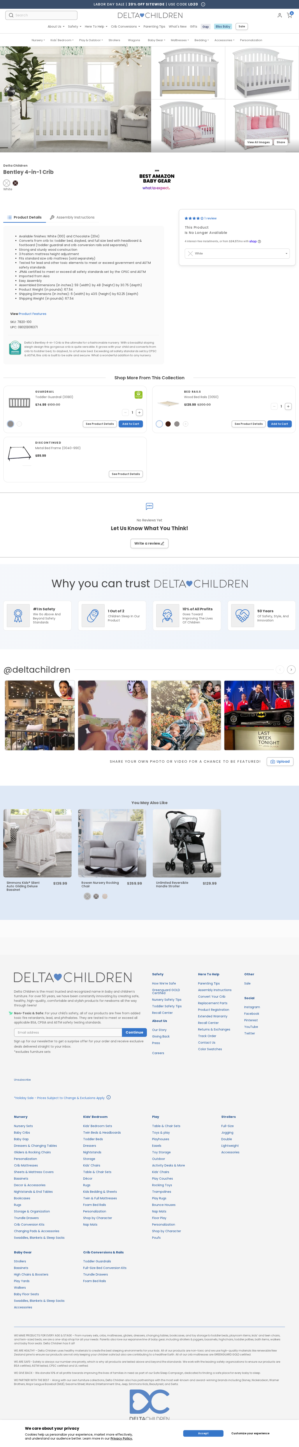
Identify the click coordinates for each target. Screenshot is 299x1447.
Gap (205, 27)
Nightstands (92, 1152)
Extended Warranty (212, 1016)
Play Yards (22, 1281)
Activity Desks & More (168, 1165)
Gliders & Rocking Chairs (32, 1152)
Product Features (32, 314)
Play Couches (162, 1178)
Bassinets (21, 1178)
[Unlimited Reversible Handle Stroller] (187, 843)
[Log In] (279, 15)
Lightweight (230, 1145)
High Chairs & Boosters (31, 1274)
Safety (73, 26)
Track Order (207, 1036)
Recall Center (162, 1013)
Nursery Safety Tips (166, 999)
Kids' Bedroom (61, 40)
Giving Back (161, 1036)
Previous (280, 669)
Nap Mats (90, 1224)
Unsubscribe (22, 1080)
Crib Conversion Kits (29, 1224)
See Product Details (100, 424)
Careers (158, 1053)
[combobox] (41, 15)
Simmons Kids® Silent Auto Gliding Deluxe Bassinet (23, 886)
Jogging (227, 1132)
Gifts (193, 26)
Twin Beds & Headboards (102, 1132)
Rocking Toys (162, 1185)
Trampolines (161, 1191)
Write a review (147, 543)
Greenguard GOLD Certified (166, 991)
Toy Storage (161, 1152)
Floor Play (159, 1218)
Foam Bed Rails (94, 1205)
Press (156, 1043)
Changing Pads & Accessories (36, 1231)
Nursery (37, 40)
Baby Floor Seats (26, 1294)
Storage (89, 1159)
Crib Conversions (124, 26)
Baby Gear (155, 40)
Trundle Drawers (26, 1218)
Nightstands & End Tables (33, 1191)
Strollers (114, 40)
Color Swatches (210, 1049)
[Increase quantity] (139, 412)
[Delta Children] (80, 977)
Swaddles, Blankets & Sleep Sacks (39, 1237)
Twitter (249, 1033)
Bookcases (22, 1198)
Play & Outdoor (90, 40)
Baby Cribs (22, 1132)
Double (226, 1139)
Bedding (201, 40)
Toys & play (161, 1132)
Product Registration (213, 1010)
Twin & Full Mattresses (100, 1198)
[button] (6, 183)
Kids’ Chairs (91, 1165)
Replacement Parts (212, 1003)
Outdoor (158, 1159)
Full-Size (227, 1126)
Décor (87, 1178)
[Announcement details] (108, 1098)
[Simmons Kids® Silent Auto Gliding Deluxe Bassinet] (37, 843)
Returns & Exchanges (214, 1029)
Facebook (251, 1013)
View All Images (258, 142)
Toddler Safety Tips (167, 1006)
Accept (203, 1433)
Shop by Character (97, 1218)
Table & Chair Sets (97, 1172)
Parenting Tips (154, 26)
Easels (156, 1145)
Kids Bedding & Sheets (100, 1191)
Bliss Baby (223, 26)
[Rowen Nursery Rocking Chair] (112, 843)
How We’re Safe (164, 983)
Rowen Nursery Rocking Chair (100, 884)
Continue (134, 1032)
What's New (177, 26)
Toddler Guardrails (97, 1261)
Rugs (17, 1205)
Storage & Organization (32, 1211)
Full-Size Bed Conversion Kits (105, 1268)
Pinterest (251, 1020)
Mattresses (179, 40)
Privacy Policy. (122, 1438)
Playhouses (160, 1139)
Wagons (134, 40)
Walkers (20, 1287)
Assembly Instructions (215, 990)
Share (281, 142)
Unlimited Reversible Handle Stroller (172, 884)
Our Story (159, 1030)
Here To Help (94, 26)
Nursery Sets (23, 1126)
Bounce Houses (164, 1205)
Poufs (156, 1237)
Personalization (251, 40)
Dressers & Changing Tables (35, 1145)
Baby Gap (21, 1139)
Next (292, 669)
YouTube (251, 1027)
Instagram (252, 1007)
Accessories (223, 40)
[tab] (24, 217)
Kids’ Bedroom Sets (97, 1126)
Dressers (89, 1145)
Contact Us (206, 1042)
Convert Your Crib (211, 996)
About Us (54, 26)
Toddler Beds (93, 1139)
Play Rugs (159, 1198)
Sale (242, 26)
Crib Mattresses (26, 1165)
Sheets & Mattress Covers (34, 1172)
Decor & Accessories (30, 1185)
